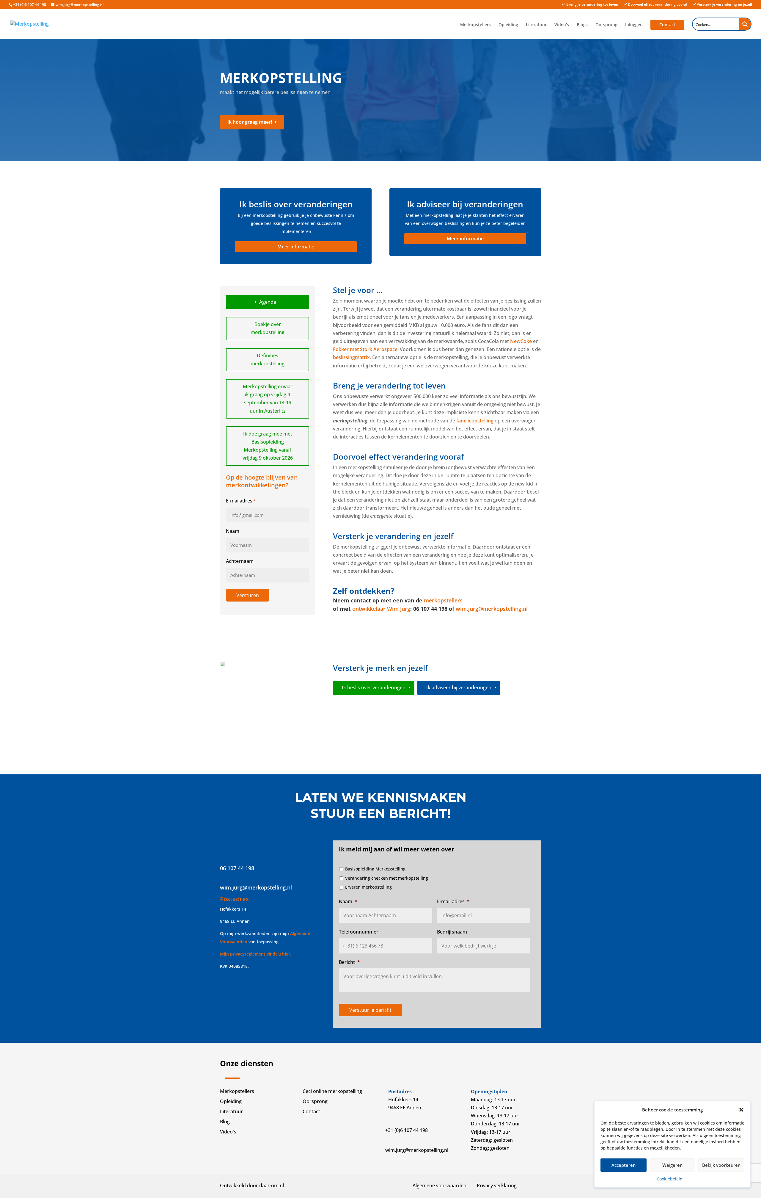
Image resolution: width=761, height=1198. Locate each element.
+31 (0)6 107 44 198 (29, 4)
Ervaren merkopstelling (368, 887)
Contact (667, 24)
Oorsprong (606, 25)
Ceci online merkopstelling (332, 1091)
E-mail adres (453, 901)
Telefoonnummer (358, 932)
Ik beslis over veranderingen (373, 687)
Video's (228, 1131)
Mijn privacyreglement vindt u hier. (255, 954)
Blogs (582, 25)
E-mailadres (240, 500)
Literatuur (536, 25)
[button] (741, 1110)
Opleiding (508, 25)
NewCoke (521, 341)
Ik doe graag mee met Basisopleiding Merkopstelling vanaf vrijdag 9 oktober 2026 (268, 445)
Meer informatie (295, 246)
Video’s (561, 25)
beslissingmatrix (351, 357)
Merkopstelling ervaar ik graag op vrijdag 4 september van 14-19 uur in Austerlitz (268, 398)
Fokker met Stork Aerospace (365, 349)
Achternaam (240, 561)
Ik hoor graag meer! (249, 122)
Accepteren (623, 1165)
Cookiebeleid (670, 1179)
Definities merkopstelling (267, 359)
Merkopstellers (475, 25)
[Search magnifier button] (745, 24)
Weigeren (672, 1165)
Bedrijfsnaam (452, 932)
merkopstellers (443, 600)
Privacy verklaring (497, 1185)
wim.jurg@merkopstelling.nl (492, 608)
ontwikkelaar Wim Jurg (381, 608)
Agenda (267, 302)
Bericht (349, 962)
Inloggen (634, 25)
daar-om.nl (271, 1185)
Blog (225, 1121)
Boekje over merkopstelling (267, 328)
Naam (232, 531)
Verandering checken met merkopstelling (386, 878)
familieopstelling (474, 420)
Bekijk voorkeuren (721, 1165)
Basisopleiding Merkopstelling (375, 869)
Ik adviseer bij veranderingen (458, 687)
